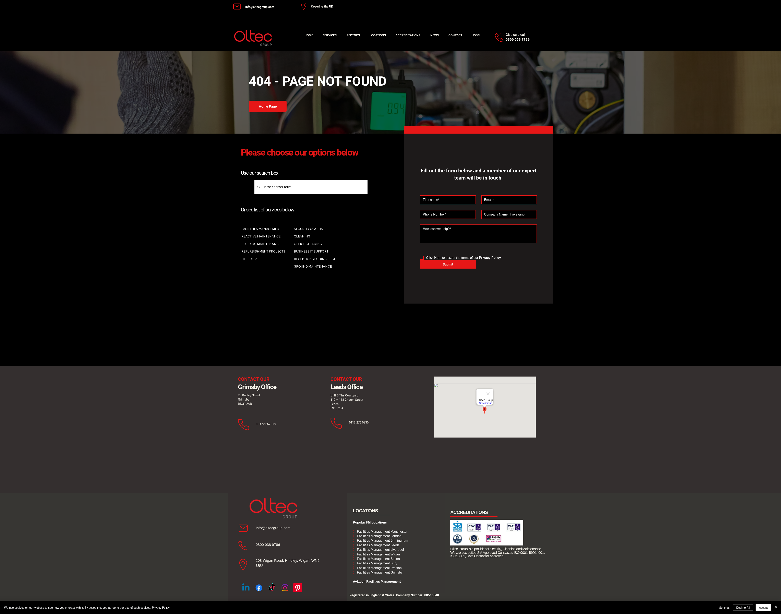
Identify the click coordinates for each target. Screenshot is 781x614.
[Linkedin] (245, 587)
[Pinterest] (297, 587)
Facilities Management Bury (376, 563)
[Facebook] (258, 587)
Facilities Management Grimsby (379, 572)
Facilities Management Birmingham (382, 540)
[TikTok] (271, 587)
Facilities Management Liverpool (380, 549)
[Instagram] (284, 587)
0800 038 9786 (268, 545)
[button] (329, 35)
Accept (763, 607)
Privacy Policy (161, 607)
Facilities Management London (378, 536)
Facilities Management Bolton (378, 559)
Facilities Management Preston (379, 568)
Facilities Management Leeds (377, 545)
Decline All (743, 607)
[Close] (776, 607)
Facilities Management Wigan (378, 554)
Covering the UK (322, 6)
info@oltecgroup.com (259, 7)
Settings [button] (724, 607)
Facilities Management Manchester (380, 531)
